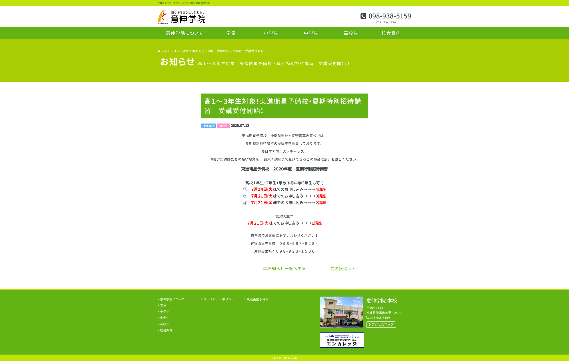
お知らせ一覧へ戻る (287, 268)
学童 (231, 33)
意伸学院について (184, 33)
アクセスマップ (382, 324)
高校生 (351, 33)
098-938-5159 (390, 16)
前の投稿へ (341, 268)
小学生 (271, 33)
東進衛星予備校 (257, 299)
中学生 (311, 33)
